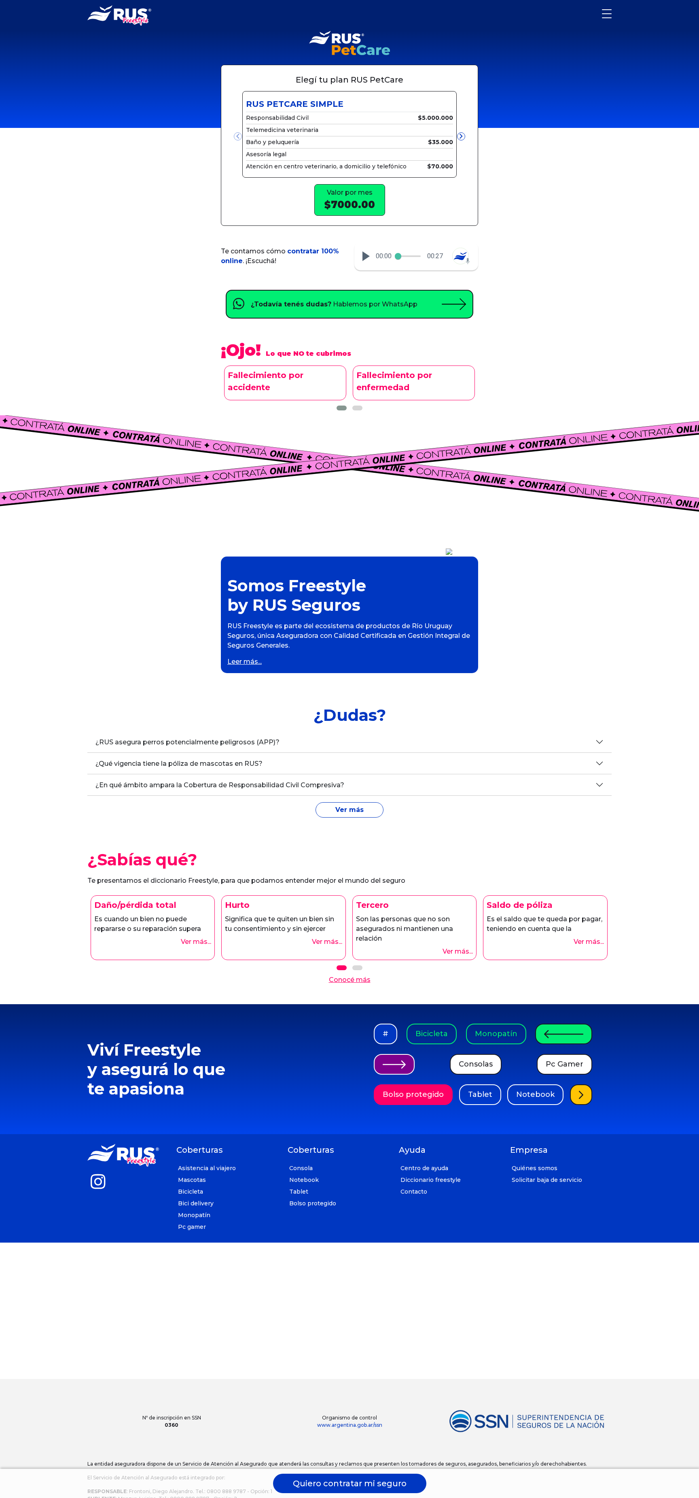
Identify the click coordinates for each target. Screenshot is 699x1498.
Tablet (480, 1094)
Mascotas (192, 1180)
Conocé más (350, 980)
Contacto (413, 1191)
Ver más (349, 810)
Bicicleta (431, 1033)
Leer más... (244, 661)
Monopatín (496, 1033)
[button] (366, 256)
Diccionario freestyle (430, 1180)
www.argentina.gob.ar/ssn (349, 1425)
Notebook (535, 1094)
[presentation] (238, 136)
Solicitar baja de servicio (547, 1180)
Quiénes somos (534, 1168)
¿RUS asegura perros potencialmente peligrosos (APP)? (187, 742)
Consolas (476, 1064)
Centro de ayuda (424, 1168)
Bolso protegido (413, 1094)
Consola (301, 1168)
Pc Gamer (564, 1064)
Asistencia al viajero (207, 1168)
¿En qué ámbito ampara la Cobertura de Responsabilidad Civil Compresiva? (219, 785)
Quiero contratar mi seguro (350, 1483)
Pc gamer (192, 1226)
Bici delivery (196, 1203)
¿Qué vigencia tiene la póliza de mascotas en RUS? (179, 763)
